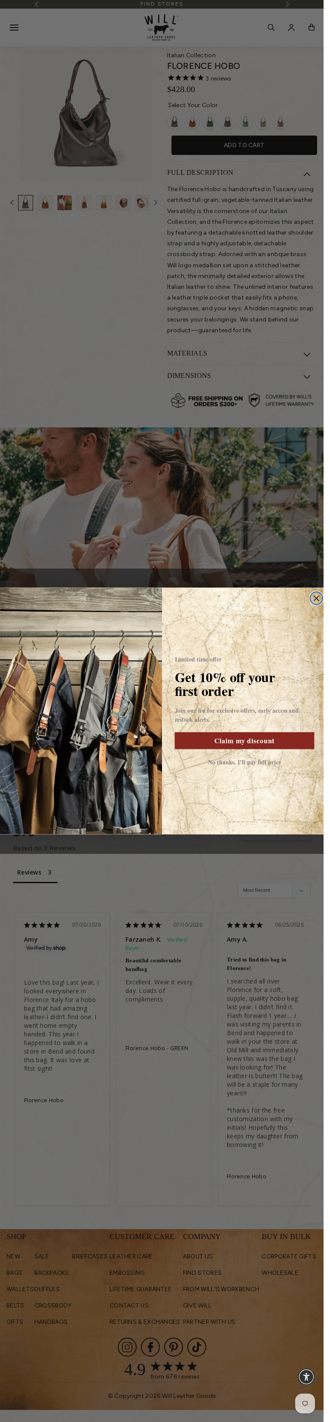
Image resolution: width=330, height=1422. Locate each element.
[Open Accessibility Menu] (306, 1376)
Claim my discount (244, 740)
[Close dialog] (316, 598)
